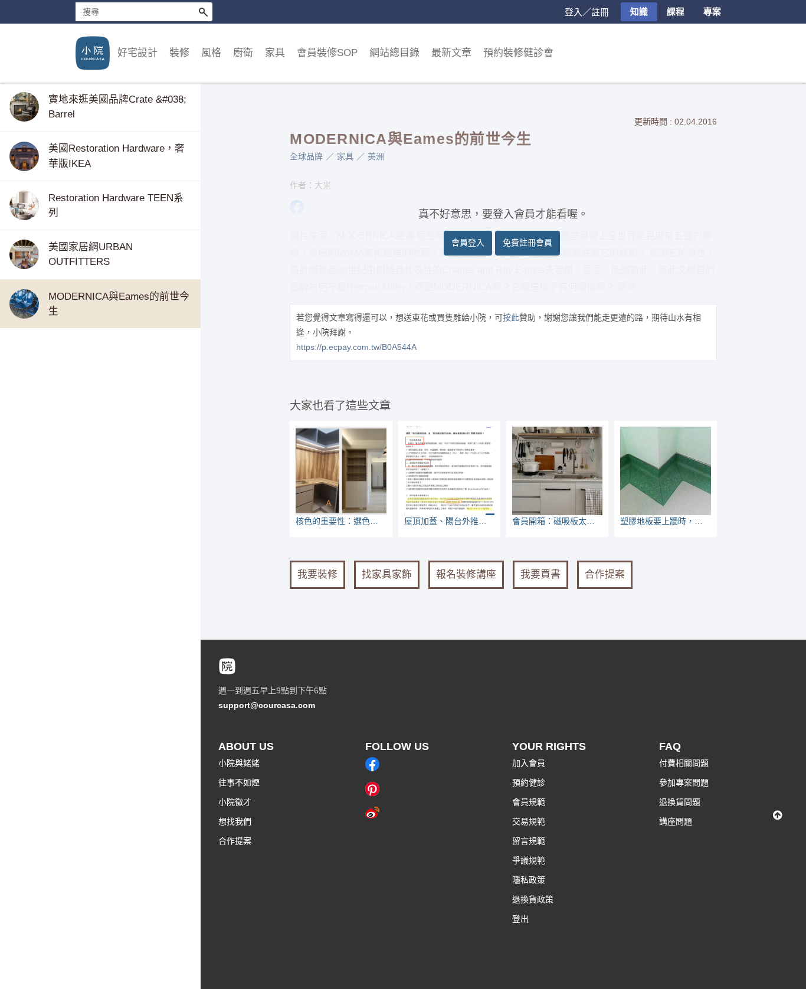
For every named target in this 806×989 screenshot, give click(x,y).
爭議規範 (528, 860)
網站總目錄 (394, 52)
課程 (675, 11)
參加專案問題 (684, 782)
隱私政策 (528, 880)
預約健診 (528, 782)
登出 (520, 918)
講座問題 (675, 821)
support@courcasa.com (266, 705)
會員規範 (528, 802)
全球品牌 (306, 156)
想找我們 (234, 821)
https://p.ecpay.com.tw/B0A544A (356, 347)
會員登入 (467, 242)
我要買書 (540, 574)
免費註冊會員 (527, 242)
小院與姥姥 (239, 763)
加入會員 (528, 763)
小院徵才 (234, 802)
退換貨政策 (532, 899)
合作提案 (605, 574)
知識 (639, 11)
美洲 (376, 156)
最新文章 (451, 52)
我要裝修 (317, 574)
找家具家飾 (387, 574)
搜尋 (203, 12)
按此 (511, 317)
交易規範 (528, 821)
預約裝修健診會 (518, 52)
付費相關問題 (684, 763)
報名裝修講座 (466, 574)
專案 (712, 11)
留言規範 (528, 841)
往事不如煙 (239, 782)
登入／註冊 (587, 12)
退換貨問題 (679, 802)
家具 (345, 156)
